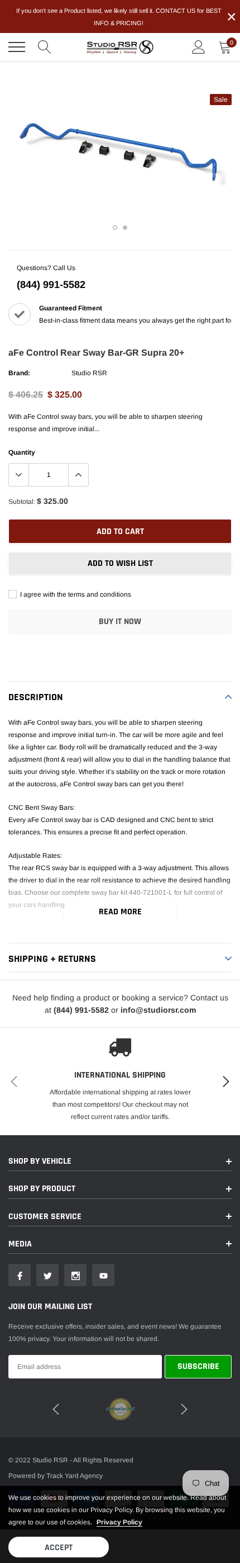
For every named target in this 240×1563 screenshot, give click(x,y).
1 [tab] (115, 227)
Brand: (19, 373)
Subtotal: (21, 502)
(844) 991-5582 (51, 284)
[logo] (120, 47)
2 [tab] (125, 227)
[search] (44, 47)
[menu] (16, 47)
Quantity (21, 452)
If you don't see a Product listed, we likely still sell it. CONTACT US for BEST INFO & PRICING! (119, 16)
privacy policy (119, 1522)
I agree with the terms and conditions (74, 594)
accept (59, 1547)
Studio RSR (89, 373)
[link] (19, 1275)
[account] (198, 47)
